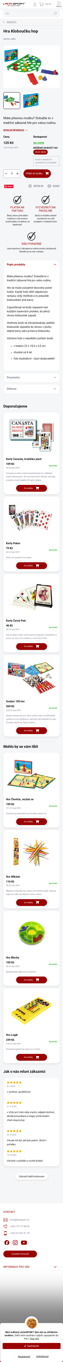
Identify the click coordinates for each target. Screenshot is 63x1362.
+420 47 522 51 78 (20, 1233)
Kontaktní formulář (20, 1254)
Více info (34, 1338)
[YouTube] (24, 1242)
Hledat (55, 13)
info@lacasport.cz (19, 1219)
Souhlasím (33, 1346)
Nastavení (24, 1356)
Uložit (10, 186)
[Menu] (59, 4)
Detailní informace (13, 130)
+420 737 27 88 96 (20, 1226)
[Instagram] (15, 1242)
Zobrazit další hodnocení (31, 1176)
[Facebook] (6, 1242)
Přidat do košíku (34, 173)
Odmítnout (42, 1356)
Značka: (9, 39)
